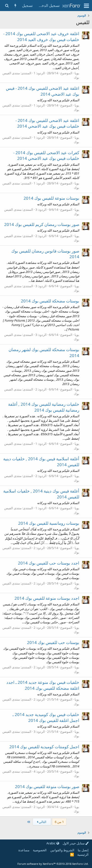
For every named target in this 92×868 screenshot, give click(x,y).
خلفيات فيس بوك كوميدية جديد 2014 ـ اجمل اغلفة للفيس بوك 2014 (46, 717)
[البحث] (6, 5)
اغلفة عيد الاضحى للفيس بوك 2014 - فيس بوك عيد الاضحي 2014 (42, 91)
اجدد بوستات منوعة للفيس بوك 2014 (46, 598)
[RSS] (72, 854)
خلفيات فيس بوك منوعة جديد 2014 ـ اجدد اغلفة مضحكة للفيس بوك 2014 (42, 685)
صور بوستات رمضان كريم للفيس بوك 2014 (41, 224)
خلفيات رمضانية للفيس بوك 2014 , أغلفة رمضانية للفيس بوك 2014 (43, 407)
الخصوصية (40, 850)
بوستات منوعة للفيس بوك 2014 (51, 198)
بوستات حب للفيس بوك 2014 (53, 642)
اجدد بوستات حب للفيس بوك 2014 (48, 563)
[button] (86, 6)
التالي (42, 822)
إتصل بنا (83, 850)
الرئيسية (83, 854)
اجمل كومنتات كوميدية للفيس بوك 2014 (44, 746)
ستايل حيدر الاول (74, 843)
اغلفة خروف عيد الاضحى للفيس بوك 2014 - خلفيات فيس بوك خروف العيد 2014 (41, 36)
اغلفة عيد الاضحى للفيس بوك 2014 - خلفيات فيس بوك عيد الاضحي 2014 (47, 123)
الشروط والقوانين (62, 850)
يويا (77, 73)
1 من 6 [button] (59, 822)
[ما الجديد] (15, 5)
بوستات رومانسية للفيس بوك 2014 (48, 523)
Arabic (51, 843)
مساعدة (23, 850)
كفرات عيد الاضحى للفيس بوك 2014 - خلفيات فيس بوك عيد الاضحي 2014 (46, 155)
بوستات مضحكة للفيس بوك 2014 (50, 301)
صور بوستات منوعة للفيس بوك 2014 (47, 786)
